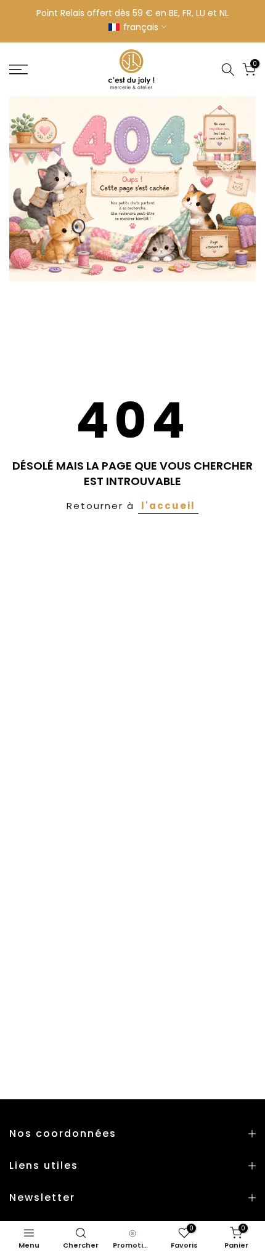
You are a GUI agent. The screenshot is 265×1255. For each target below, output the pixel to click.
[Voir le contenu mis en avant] (132, 189)
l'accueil (168, 505)
